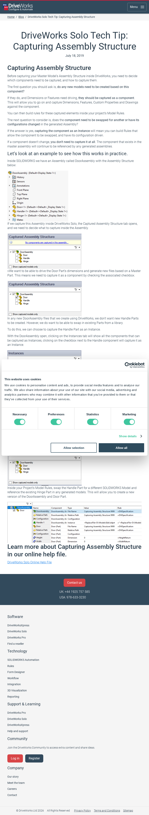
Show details (128, 436)
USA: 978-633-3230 (72, 597)
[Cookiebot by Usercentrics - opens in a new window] (128, 365)
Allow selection (73, 447)
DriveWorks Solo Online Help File (29, 562)
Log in (15, 758)
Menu (134, 7)
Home (11, 16)
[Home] (17, 7)
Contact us (74, 582)
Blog (21, 16)
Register (34, 758)
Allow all (121, 447)
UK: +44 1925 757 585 (74, 592)
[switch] (56, 422)
